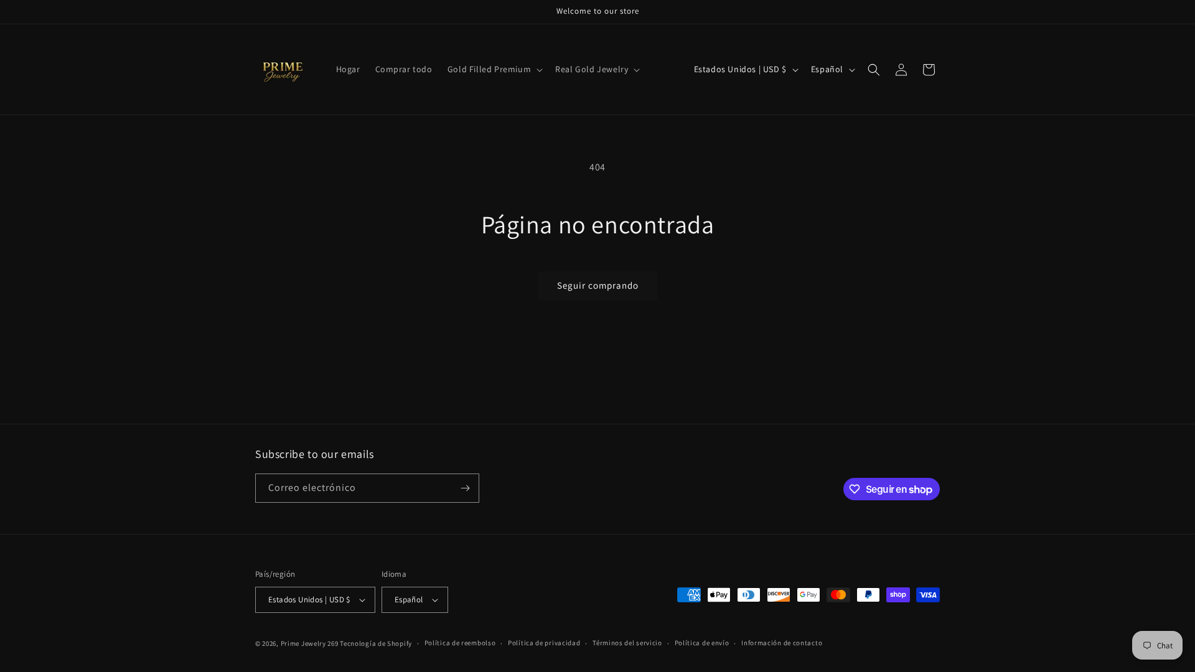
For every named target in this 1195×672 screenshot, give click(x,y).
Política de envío (702, 642)
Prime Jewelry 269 (310, 643)
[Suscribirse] (465, 488)
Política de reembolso (460, 642)
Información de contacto (781, 642)
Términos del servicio (627, 642)
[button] (494, 69)
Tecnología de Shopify (376, 643)
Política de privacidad (544, 642)
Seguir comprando (598, 285)
